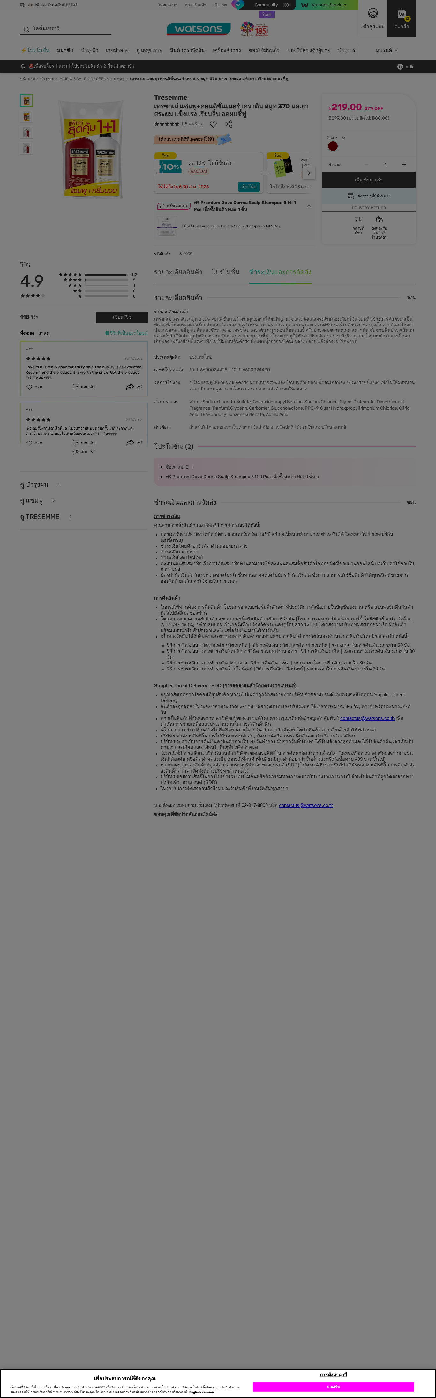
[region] (218, 1383)
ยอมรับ (334, 1386)
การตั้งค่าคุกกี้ (333, 1374)
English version (201, 1392)
